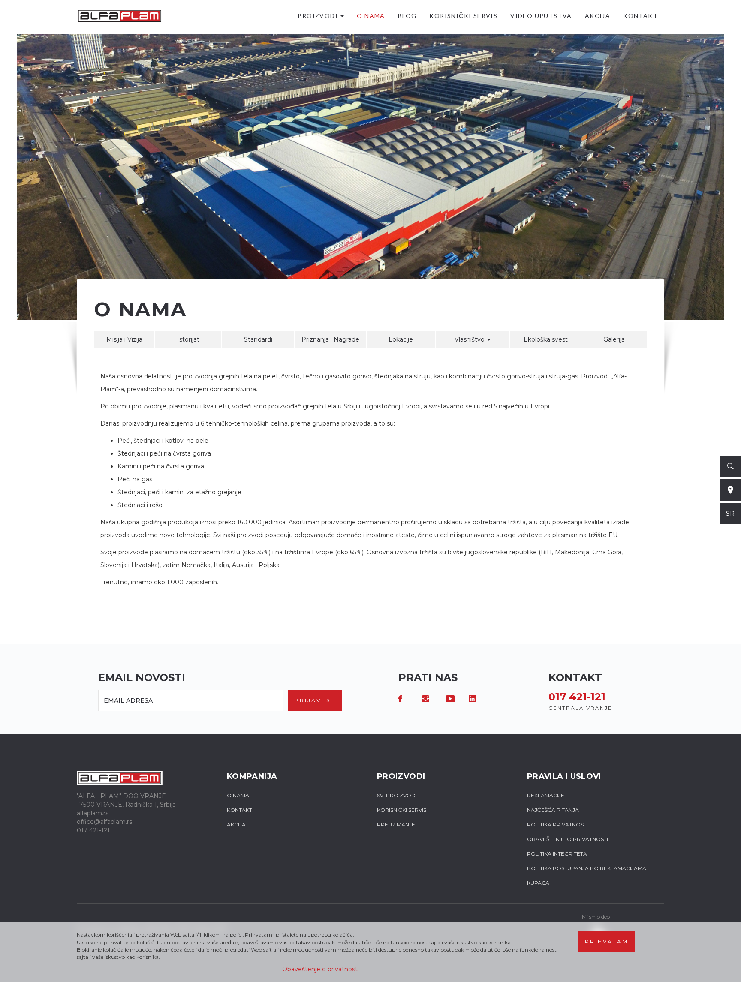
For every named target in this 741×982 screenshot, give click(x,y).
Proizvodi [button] (319, 15)
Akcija (597, 15)
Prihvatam (606, 941)
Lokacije (401, 339)
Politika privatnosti (557, 824)
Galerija (614, 339)
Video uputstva (541, 15)
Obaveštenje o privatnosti (320, 969)
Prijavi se (315, 700)
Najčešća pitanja (553, 810)
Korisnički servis (463, 15)
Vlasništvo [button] (470, 339)
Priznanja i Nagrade (330, 339)
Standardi (258, 339)
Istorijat (188, 339)
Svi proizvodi (397, 795)
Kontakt (640, 15)
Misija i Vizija (124, 339)
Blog (407, 15)
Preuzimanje (396, 824)
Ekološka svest (546, 339)
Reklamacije (545, 795)
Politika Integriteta (557, 853)
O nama (371, 15)
